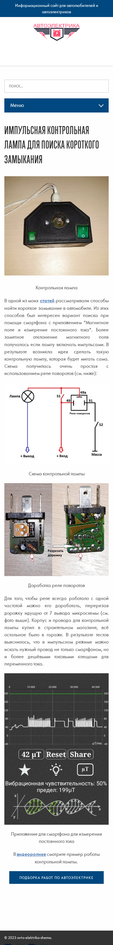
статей (47, 300)
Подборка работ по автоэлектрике (56, 877)
